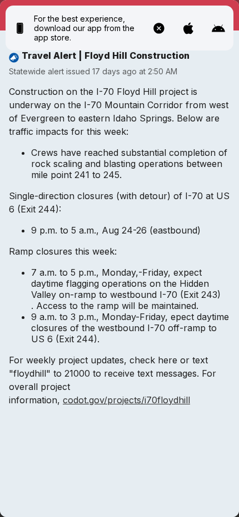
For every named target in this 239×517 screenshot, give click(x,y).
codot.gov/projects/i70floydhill (126, 400)
